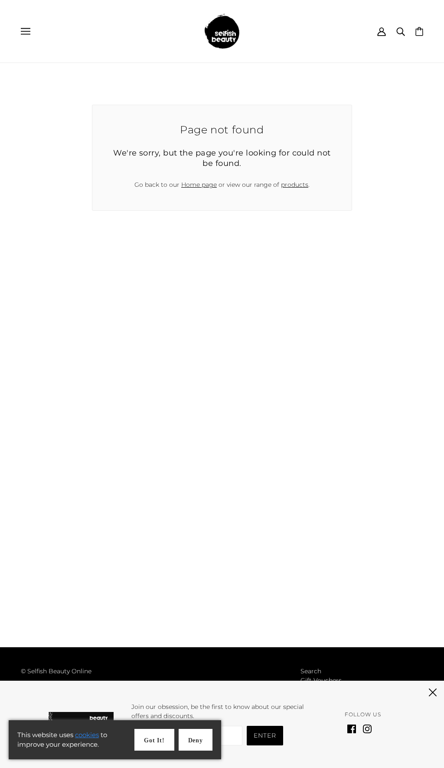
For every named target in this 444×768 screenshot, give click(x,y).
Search (310, 671)
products (294, 185)
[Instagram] (367, 728)
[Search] (400, 31)
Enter (265, 735)
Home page (199, 185)
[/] (222, 31)
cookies (87, 735)
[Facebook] (351, 728)
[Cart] (419, 31)
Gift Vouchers (321, 680)
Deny (195, 740)
